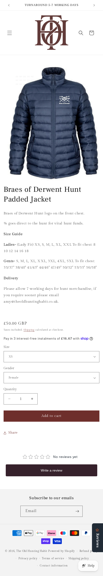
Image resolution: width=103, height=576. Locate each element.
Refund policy (89, 551)
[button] (9, 33)
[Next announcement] (94, 5)
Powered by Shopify (61, 551)
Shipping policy (79, 558)
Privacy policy (28, 558)
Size (7, 347)
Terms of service (53, 558)
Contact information (54, 565)
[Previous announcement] (9, 5)
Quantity (10, 389)
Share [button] (13, 433)
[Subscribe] (77, 511)
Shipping (28, 329)
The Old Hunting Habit (32, 551)
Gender (9, 368)
